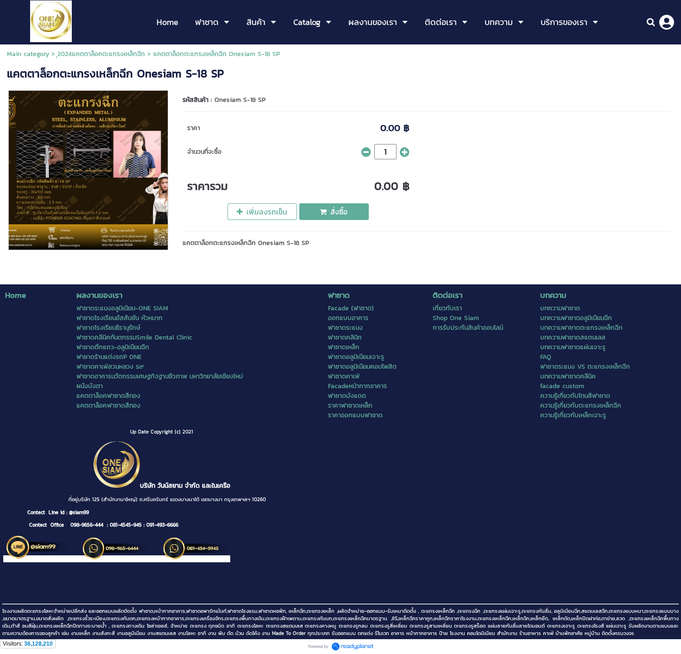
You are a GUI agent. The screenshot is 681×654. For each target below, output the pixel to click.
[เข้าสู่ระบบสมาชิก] (666, 22)
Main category (28, 54)
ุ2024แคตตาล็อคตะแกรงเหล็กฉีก (101, 54)
